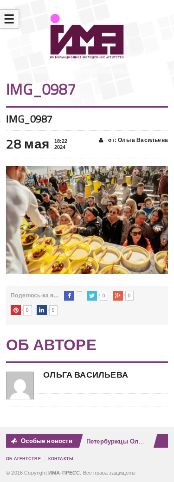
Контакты (60, 458)
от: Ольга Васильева (137, 140)
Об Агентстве (23, 458)
